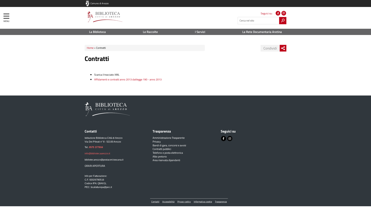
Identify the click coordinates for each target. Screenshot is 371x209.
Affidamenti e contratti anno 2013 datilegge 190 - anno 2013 (128, 79)
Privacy (157, 142)
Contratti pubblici (162, 149)
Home (90, 48)
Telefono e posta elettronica (168, 153)
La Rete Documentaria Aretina (262, 31)
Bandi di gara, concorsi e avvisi (169, 145)
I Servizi (200, 31)
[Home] (104, 16)
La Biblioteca (97, 31)
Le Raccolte (150, 31)
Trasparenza (221, 201)
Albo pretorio (160, 156)
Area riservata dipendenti (166, 160)
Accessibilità (168, 201)
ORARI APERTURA (95, 166)
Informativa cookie (203, 201)
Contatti (155, 201)
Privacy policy (184, 201)
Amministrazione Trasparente (169, 138)
